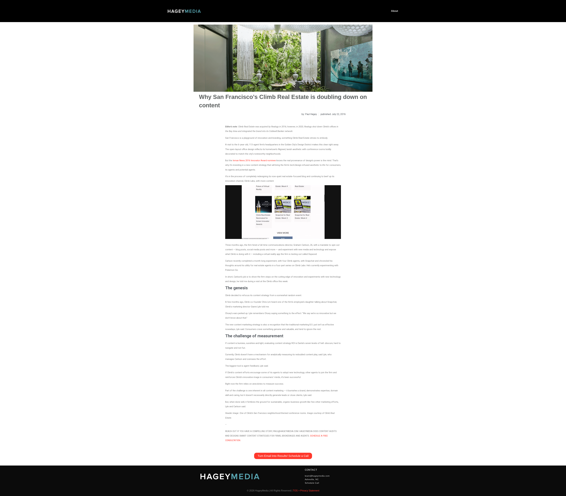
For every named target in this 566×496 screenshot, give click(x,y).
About (394, 11)
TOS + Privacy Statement (306, 490)
